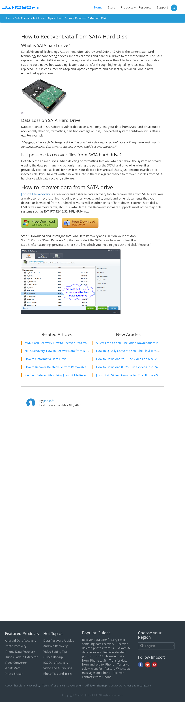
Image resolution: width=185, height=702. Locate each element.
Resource (145, 7)
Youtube (154, 665)
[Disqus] (92, 461)
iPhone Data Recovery (20, 652)
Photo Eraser (14, 674)
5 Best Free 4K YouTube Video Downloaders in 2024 (131, 343)
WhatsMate (12, 668)
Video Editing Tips (55, 652)
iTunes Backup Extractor (21, 657)
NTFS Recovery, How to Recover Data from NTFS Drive (61, 351)
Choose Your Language (138, 685)
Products (127, 7)
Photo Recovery (15, 646)
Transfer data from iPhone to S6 (103, 658)
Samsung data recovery (98, 644)
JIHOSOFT (91, 695)
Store (111, 7)
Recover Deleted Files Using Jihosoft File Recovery (58, 375)
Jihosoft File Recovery (35, 194)
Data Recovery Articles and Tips (34, 18)
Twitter (147, 665)
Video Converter (16, 663)
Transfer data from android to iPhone (104, 662)
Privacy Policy (32, 685)
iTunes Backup (53, 657)
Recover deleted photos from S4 (105, 646)
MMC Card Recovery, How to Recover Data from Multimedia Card (69, 343)
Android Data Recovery (20, 641)
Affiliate (90, 685)
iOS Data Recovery (55, 663)
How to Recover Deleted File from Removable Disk (59, 367)
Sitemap (102, 685)
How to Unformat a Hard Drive (45, 359)
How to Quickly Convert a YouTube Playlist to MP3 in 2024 (135, 351)
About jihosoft (13, 685)
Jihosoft (48, 401)
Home (99, 7)
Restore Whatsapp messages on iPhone (106, 671)
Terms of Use (50, 685)
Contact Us (115, 685)
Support (162, 7)
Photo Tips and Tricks (57, 674)
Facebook (140, 665)
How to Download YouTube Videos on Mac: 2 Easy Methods (136, 359)
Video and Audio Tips (57, 668)
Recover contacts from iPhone (103, 675)
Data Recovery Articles (58, 641)
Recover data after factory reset (103, 640)
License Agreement (71, 685)
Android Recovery (55, 646)
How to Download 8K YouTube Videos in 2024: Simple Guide (136, 367)
